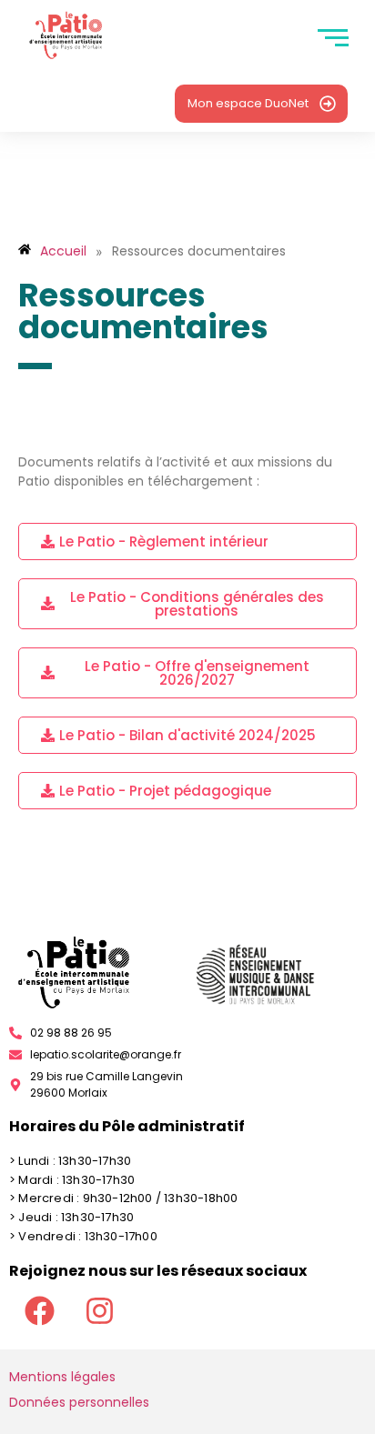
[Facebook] (39, 1310)
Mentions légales (62, 1377)
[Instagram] (99, 1310)
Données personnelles (79, 1402)
